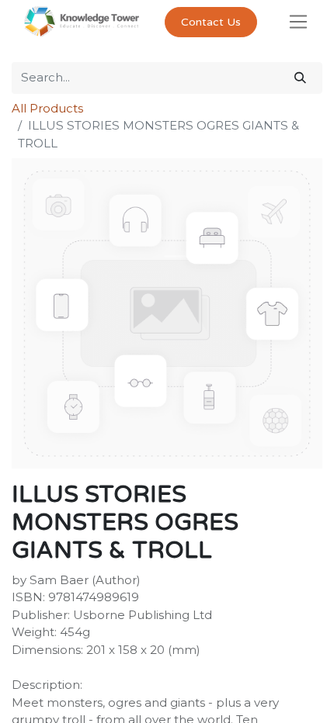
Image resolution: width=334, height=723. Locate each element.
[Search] (300, 78)
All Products (47, 108)
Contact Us (211, 22)
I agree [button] (295, 699)
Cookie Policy (210, 654)
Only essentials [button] (224, 699)
